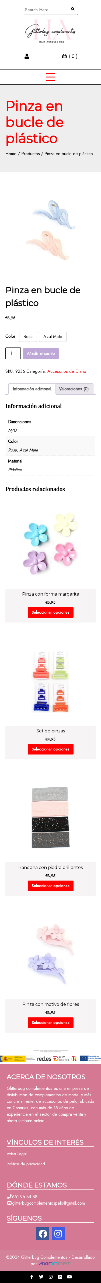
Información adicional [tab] (32, 389)
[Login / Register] (27, 56)
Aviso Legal (17, 1154)
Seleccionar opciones (50, 612)
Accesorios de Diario (66, 371)
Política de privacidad (26, 1164)
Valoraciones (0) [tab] (74, 389)
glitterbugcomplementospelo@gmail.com (48, 1203)
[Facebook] (42, 1233)
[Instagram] (58, 1233)
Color (10, 336)
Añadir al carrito (41, 353)
